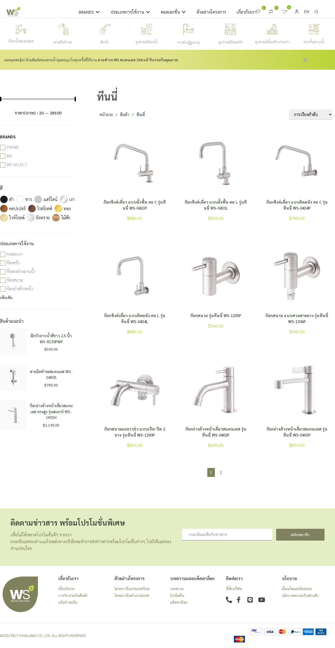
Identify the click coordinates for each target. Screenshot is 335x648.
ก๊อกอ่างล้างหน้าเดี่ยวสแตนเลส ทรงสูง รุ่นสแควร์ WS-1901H (51, 411)
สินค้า (124, 114)
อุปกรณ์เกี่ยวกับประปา (272, 41)
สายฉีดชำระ (63, 42)
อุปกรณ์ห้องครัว (230, 42)
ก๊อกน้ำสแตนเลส (21, 41)
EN (306, 11)
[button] (89, 12)
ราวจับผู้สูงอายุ (188, 42)
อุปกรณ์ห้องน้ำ (146, 41)
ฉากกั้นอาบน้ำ (314, 41)
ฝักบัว (104, 42)
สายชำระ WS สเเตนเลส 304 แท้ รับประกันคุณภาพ (138, 59)
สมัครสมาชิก (300, 534)
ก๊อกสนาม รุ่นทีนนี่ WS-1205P (216, 315)
